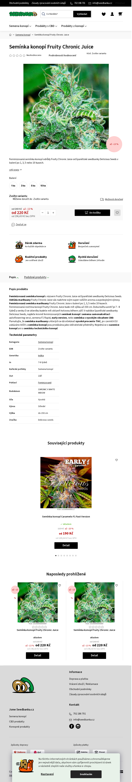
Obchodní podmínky (19, 3)
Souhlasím (86, 774)
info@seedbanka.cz (102, 3)
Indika (41, 355)
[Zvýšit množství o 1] (53, 213)
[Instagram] (78, 726)
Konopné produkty (19, 727)
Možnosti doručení (114, 199)
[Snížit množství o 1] (42, 213)
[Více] (118, 25)
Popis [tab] (12, 277)
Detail (66, 545)
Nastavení (47, 774)
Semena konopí (45, 342)
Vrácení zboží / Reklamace (83, 684)
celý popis (14, 169)
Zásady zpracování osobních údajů (49, 3)
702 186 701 (79, 3)
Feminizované (45, 382)
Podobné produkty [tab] (35, 277)
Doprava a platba (78, 679)
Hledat (82, 14)
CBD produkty (16, 721)
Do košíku (95, 212)
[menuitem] (21, 26)
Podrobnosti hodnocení (62, 55)
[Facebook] (71, 726)
